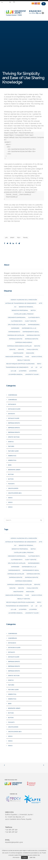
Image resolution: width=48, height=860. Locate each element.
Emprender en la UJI (29, 328)
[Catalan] (33, 3)
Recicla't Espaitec (23, 360)
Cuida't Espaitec (30, 321)
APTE (40, 303)
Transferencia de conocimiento (17, 367)
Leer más (32, 857)
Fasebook (6, 2)
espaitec (37, 346)
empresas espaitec (33, 335)
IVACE (27, 356)
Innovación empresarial (14, 356)
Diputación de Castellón (16, 324)
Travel (25, 237)
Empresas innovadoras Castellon (19, 346)
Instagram (10, 2)
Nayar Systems (37, 356)
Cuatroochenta (34, 317)
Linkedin (14, 2)
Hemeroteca (12, 455)
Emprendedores (33, 324)
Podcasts (11, 483)
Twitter (2, 2)
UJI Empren (22, 371)
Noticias (11, 474)
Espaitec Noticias (13, 437)
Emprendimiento (14, 332)
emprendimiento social (31, 332)
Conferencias (12, 395)
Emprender (15, 328)
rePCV (39, 364)
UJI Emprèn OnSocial (15, 374)
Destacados (12, 404)
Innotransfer (18, 353)
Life (6, 237)
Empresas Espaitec (14, 423)
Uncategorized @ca (14, 493)
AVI (15, 307)
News (9, 465)
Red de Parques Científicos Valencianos (20, 364)
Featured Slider (13, 451)
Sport (12, 237)
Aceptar (24, 857)
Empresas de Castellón (16, 335)
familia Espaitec (32, 349)
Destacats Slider (13, 418)
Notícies (11, 479)
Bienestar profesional (20, 310)
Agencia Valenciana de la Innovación (24, 299)
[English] (35, 3)
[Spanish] (38, 3)
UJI (32, 367)
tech (18, 237)
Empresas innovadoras (23, 342)
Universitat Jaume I (32, 374)
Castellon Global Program (23, 314)
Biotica (33, 310)
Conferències (12, 399)
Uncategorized (13, 488)
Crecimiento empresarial (17, 317)
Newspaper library (14, 469)
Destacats (11, 413)
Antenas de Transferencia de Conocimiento (20, 303)
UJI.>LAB (13, 371)
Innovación (30, 353)
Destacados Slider (14, 409)
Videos (10, 497)
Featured (11, 446)
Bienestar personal (26, 307)
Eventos (11, 441)
